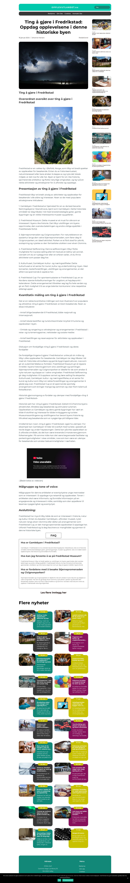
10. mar (78, 721)
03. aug (78, 808)
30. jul (43, 633)
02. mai (42, 699)
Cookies (68, 13)
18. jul (78, 633)
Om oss (60, 13)
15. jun (43, 655)
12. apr (43, 721)
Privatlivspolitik (67, 880)
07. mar (42, 742)
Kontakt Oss (77, 13)
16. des (43, 764)
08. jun (78, 655)
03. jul (43, 830)
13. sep (78, 830)
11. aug (43, 612)
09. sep (42, 808)
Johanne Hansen (38, 38)
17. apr (78, 699)
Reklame (51, 13)
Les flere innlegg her (53, 592)
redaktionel (83, 38)
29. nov (78, 786)
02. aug (78, 612)
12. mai (43, 677)
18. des (78, 742)
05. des (42, 786)
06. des (78, 764)
